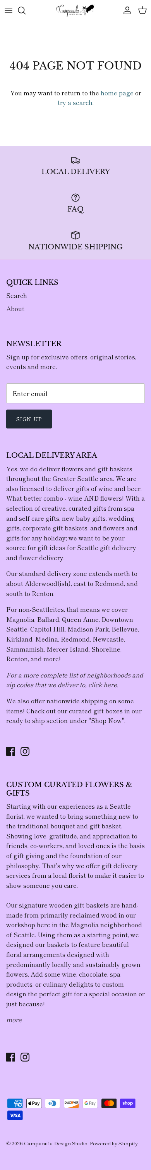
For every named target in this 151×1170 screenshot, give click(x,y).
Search (16, 295)
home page (117, 92)
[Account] (125, 10)
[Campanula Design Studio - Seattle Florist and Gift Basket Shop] (75, 10)
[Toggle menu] (8, 10)
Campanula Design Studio (56, 1143)
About (15, 308)
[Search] (25, 10)
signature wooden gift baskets (64, 904)
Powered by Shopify (114, 1143)
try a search (75, 102)
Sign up (29, 419)
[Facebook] (10, 751)
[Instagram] (25, 751)
